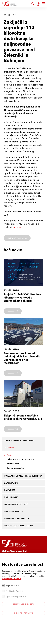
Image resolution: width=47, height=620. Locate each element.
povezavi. (17, 227)
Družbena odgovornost (16, 504)
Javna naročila (13, 463)
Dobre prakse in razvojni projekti (20, 459)
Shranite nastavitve (23, 613)
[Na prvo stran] (9, 3)
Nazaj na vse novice (17, 238)
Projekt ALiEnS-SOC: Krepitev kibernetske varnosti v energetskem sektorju (22, 298)
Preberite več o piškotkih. (11, 578)
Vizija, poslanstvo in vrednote (19, 440)
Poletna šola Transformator (18, 525)
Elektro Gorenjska (13, 511)
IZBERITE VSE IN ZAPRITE (23, 604)
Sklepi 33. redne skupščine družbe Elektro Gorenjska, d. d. (23, 417)
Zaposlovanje (11, 483)
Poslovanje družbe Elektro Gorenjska (23, 476)
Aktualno (9, 447)
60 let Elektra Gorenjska (16, 518)
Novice (10, 455)
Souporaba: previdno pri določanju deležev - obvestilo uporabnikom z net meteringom (22, 358)
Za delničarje (11, 497)
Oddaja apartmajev (15, 468)
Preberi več (13, 311)
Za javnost (9, 490)
